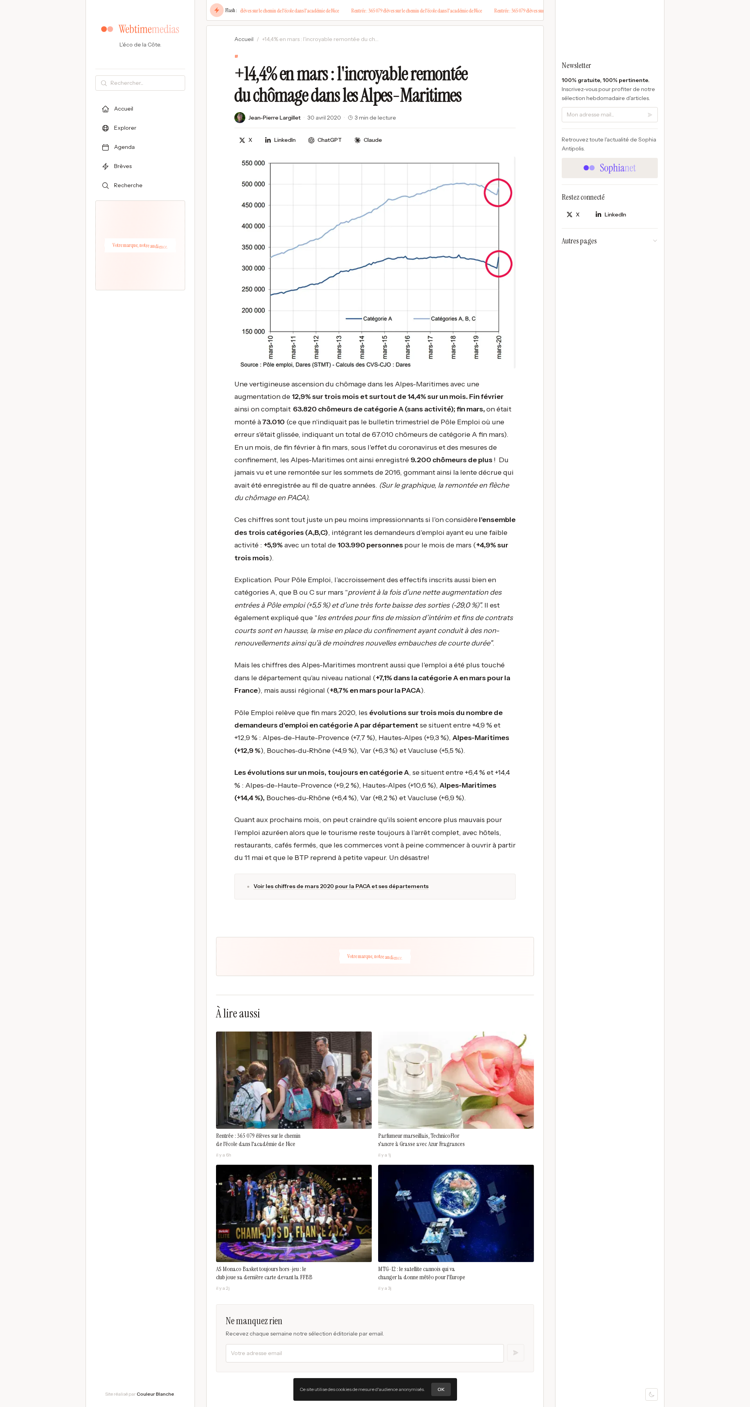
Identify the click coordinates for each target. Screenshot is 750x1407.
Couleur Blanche (155, 1394)
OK (441, 1389)
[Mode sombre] (651, 1394)
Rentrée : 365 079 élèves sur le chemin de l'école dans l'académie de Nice (262, 10)
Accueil (244, 39)
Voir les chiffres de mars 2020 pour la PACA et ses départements (341, 886)
